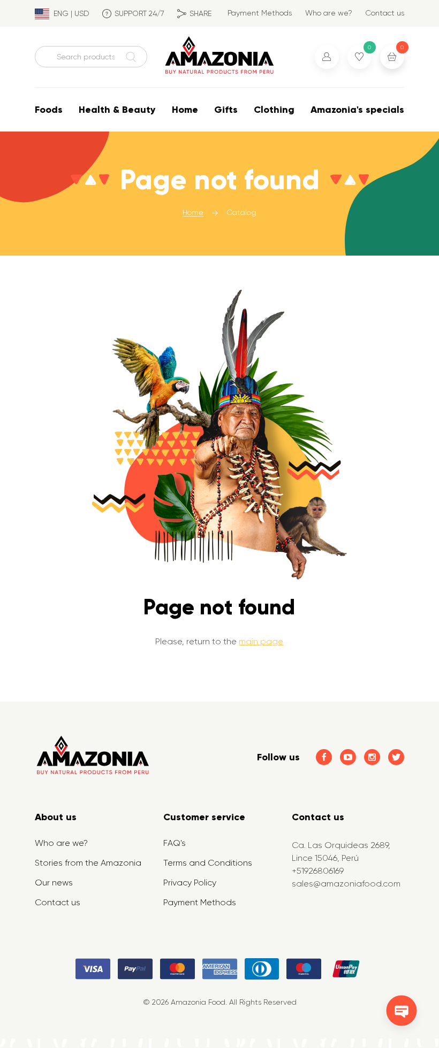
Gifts (226, 109)
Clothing (274, 109)
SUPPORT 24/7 (139, 13)
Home (185, 109)
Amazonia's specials (357, 109)
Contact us (384, 13)
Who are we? (328, 13)
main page (261, 641)
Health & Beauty (117, 109)
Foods (49, 109)
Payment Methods (260, 13)
